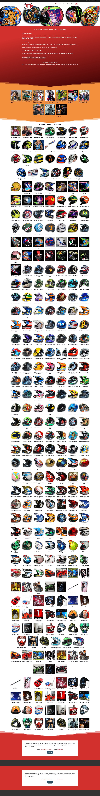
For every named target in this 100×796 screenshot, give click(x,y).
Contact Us (50, 752)
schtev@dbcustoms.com (94, 0)
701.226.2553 (88, 0)
